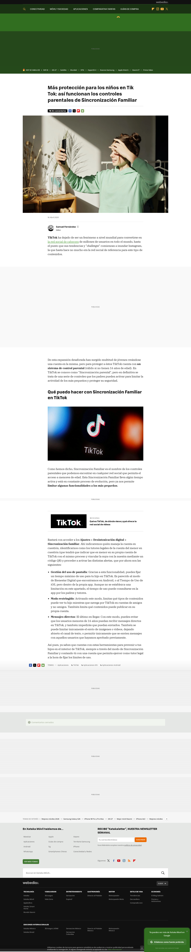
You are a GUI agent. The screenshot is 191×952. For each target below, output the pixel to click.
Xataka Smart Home (29, 907)
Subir (160, 883)
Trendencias (135, 895)
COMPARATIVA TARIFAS (104, 8)
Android (27, 846)
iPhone (76, 846)
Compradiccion (136, 903)
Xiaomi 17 (135, 70)
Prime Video (148, 70)
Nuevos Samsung (107, 70)
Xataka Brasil (29, 932)
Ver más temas (31, 861)
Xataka (26, 895)
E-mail (82, 110)
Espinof (69, 899)
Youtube (162, 9)
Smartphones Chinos (57, 851)
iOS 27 (54, 70)
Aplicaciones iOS (90, 665)
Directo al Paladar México (94, 929)
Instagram (157, 9)
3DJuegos (49, 895)
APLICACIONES (80, 8)
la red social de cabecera (63, 241)
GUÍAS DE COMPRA (129, 8)
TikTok (76, 665)
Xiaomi (76, 836)
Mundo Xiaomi (29, 912)
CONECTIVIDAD (37, 8)
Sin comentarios (59, 111)
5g (49, 846)
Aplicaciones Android (111, 665)
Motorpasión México (114, 929)
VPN (82, 70)
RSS (129, 860)
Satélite (63, 70)
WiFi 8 (45, 70)
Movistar (27, 836)
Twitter (166, 9)
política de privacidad (133, 845)
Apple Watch (123, 70)
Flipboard (153, 9)
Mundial (73, 70)
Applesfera (28, 903)
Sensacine (70, 895)
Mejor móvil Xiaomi (124, 819)
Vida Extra (49, 899)
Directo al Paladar (94, 895)
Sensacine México (73, 928)
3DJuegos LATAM (51, 928)
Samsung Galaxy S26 (72, 819)
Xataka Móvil (29, 899)
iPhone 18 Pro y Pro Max (94, 819)
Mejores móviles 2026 (51, 819)
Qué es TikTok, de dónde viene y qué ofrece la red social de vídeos (113, 523)
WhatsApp (28, 851)
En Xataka (95, 518)
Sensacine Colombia (70, 933)
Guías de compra (55, 841)
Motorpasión (114, 895)
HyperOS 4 (92, 70)
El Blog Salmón (157, 895)
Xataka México (30, 928)
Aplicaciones (63, 665)
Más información (115, 949)
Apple (51, 836)
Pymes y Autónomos (156, 900)
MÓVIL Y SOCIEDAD (59, 8)
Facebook (70, 110)
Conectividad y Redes (82, 851)
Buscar (163, 873)
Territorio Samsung (81, 841)
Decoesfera (135, 899)
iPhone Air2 (141, 819)
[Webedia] (162, 2)
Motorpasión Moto (116, 899)
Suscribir (140, 839)
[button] (67, 226)
